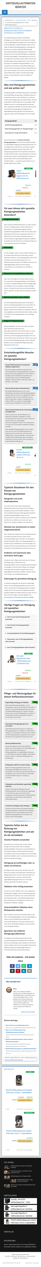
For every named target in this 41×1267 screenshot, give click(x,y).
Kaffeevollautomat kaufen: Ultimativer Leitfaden (21, 1166)
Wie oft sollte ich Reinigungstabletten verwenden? (17, 626)
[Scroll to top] (38, 1264)
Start (13, 20)
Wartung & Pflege (21, 20)
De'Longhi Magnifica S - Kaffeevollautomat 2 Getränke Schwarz (21, 1209)
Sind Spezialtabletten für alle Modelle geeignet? (21, 633)
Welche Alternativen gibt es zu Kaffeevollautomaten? (21, 1049)
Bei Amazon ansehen (23, 193)
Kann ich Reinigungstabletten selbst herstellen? (21, 647)
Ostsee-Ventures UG (14, 1263)
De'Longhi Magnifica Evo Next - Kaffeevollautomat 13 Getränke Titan (23, 659)
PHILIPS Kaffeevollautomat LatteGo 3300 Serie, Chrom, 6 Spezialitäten (23, 454)
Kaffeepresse (16, 1258)
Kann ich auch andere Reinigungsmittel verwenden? (17, 618)
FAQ (29, 20)
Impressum (36, 1263)
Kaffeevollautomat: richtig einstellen (21, 1176)
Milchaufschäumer (22, 1256)
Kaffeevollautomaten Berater (20, 5)
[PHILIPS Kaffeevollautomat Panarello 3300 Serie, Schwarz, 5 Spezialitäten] (19, 1088)
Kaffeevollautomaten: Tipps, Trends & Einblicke (25, 1180)
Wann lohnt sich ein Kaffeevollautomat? (17, 1025)
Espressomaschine (31, 1256)
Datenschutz (28, 1263)
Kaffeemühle (14, 1256)
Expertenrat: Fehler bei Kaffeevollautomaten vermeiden (23, 1185)
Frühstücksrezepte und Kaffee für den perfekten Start (21, 1172)
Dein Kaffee (7, 1256)
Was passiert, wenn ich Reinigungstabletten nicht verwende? (19, 640)
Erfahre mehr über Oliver (28, 1012)
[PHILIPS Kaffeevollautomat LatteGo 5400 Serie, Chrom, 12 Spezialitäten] (19, 1128)
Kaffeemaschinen (24, 1258)
